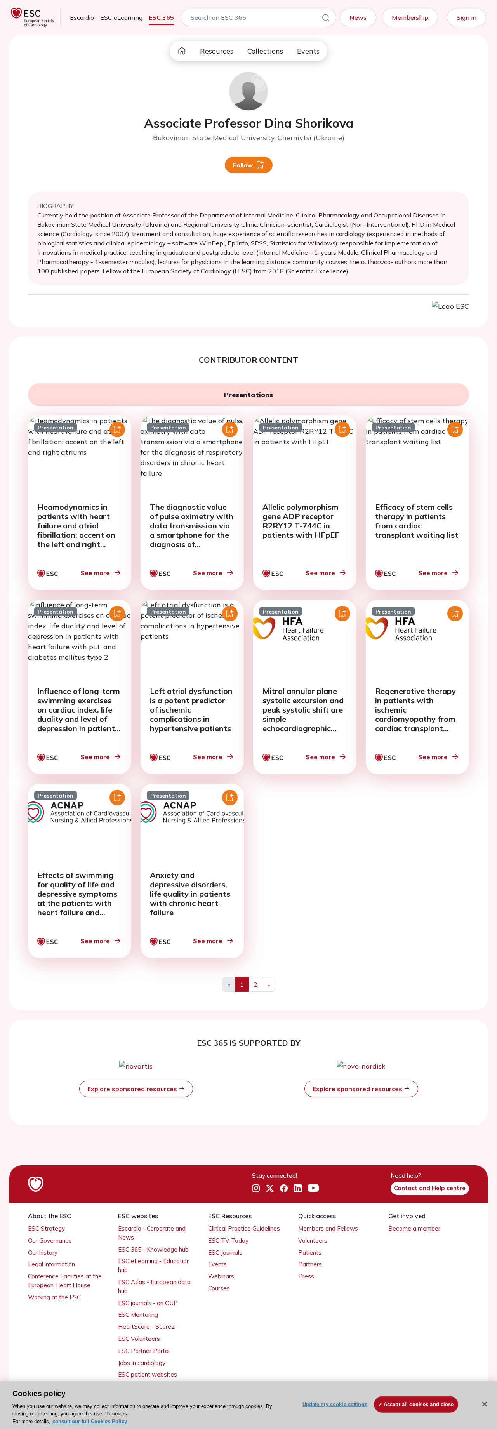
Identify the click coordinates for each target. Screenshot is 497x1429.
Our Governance (50, 1240)
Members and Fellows (328, 1228)
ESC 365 (161, 17)
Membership (410, 17)
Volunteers (312, 1240)
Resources (216, 51)
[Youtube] (313, 1188)
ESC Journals (225, 1252)
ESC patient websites (147, 1374)
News (358, 17)
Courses (219, 1288)
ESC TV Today (228, 1240)
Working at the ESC (54, 1297)
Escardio (82, 17)
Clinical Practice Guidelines (244, 1228)
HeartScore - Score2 (146, 1326)
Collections (265, 51)
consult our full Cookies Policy (89, 1421)
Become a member (414, 1228)
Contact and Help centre (430, 1188)
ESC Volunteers (139, 1338)
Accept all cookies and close (419, 1404)
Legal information (51, 1264)
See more (95, 573)
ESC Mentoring (138, 1314)
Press (306, 1276)
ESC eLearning (121, 17)
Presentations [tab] (248, 394)
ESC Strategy (46, 1228)
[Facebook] (284, 1188)
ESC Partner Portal (144, 1350)
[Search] (325, 19)
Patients (309, 1252)
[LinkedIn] (298, 1188)
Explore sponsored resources (133, 1089)
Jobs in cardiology (141, 1362)
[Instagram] (256, 1188)
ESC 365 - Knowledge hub (153, 1249)
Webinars (221, 1276)
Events (308, 51)
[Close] (484, 1404)
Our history (42, 1252)
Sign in (466, 17)
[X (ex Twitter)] (270, 1188)
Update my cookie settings (334, 1404)
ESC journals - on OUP (148, 1303)
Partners (310, 1264)
